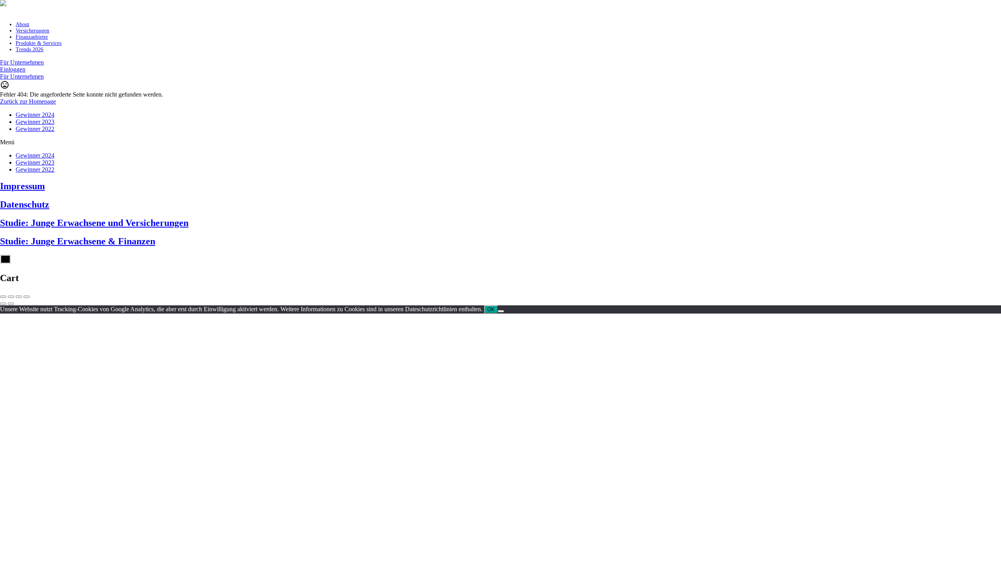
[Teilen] (11, 297)
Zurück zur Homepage (28, 101)
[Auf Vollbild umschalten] (19, 297)
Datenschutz (24, 204)
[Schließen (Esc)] (3, 297)
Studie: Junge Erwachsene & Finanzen (77, 241)
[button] (500, 142)
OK (491, 309)
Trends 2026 (29, 49)
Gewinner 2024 (35, 114)
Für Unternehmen (22, 62)
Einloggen (12, 69)
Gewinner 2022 (35, 129)
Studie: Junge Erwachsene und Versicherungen (94, 223)
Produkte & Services (38, 43)
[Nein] (501, 311)
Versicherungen (32, 31)
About (22, 24)
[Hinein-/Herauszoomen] (26, 297)
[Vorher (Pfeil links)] (3, 304)
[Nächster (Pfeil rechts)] (11, 304)
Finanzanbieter (32, 37)
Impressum (22, 186)
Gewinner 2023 (35, 121)
